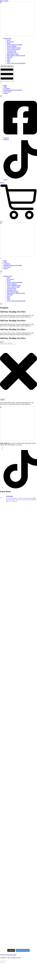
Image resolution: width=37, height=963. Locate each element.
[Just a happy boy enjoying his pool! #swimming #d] (18, 582)
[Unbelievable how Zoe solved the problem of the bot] (18, 562)
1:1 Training (6, 88)
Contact (5, 93)
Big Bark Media (11, 955)
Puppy (8, 58)
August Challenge (12, 46)
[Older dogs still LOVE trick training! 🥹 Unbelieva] (18, 512)
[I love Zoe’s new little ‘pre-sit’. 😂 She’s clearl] (18, 857)
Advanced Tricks (11, 51)
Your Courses (7, 91)
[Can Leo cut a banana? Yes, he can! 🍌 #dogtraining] (18, 688)
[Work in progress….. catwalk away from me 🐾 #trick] (18, 812)
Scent (8, 60)
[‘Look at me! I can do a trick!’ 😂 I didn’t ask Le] (18, 871)
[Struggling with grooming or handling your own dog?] (18, 547)
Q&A (8, 61)
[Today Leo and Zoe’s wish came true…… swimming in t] (18, 846)
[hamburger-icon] (0, 273)
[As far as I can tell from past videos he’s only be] (18, 743)
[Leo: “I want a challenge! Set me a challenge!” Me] (18, 575)
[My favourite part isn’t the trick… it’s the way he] (18, 930)
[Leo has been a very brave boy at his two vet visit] (18, 530)
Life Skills (9, 57)
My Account (10, 41)
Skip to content (4, 0)
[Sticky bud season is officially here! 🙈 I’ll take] (18, 706)
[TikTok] (20, 488)
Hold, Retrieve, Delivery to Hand (16, 55)
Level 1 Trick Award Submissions (16, 63)
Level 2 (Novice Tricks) (13, 49)
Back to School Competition (14, 44)
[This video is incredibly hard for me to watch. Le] (18, 661)
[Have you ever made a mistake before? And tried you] (18, 606)
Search (9, 43)
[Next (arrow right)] (2, 962)
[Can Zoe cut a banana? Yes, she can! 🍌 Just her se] (18, 632)
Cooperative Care (11, 52)
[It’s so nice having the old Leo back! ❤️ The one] (18, 897)
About (5, 87)
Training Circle (7, 38)
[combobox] (8, 343)
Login (8, 40)
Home (5, 85)
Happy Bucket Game (12, 54)
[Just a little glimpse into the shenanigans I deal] (18, 788)
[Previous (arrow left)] (0, 962)
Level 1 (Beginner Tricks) (14, 47)
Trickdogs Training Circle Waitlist (12, 90)
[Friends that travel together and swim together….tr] (18, 827)
